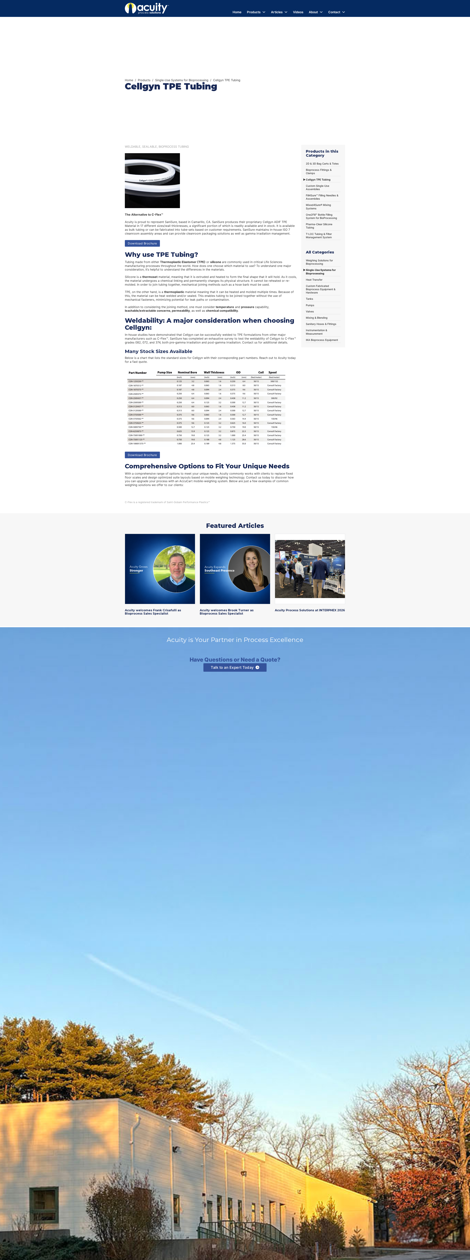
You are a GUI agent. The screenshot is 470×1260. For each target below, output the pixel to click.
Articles (277, 12)
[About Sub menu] (321, 12)
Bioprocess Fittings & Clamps (319, 171)
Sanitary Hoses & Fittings (321, 323)
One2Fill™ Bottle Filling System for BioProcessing (321, 216)
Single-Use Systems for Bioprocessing (181, 80)
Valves (310, 311)
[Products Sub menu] (263, 12)
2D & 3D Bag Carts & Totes (322, 163)
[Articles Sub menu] (286, 12)
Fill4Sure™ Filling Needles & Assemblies (322, 197)
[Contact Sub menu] (343, 12)
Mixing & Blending (317, 317)
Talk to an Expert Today (232, 667)
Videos (298, 12)
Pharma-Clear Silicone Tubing (319, 226)
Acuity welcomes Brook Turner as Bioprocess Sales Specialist (227, 612)
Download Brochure (142, 243)
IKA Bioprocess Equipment (322, 339)
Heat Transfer (314, 279)
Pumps (310, 305)
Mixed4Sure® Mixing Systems (318, 206)
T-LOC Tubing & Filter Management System (319, 235)
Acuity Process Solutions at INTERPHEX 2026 (310, 610)
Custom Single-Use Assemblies (317, 187)
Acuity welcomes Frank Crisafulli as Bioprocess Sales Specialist (153, 612)
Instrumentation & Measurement (316, 332)
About (313, 12)
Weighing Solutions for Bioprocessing (319, 262)
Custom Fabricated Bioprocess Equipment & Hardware (320, 289)
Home (237, 12)
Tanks (309, 298)
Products (254, 12)
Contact (334, 12)
